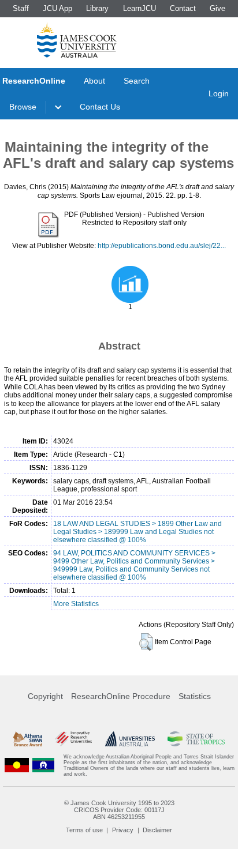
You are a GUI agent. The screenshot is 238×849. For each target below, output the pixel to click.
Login (219, 93)
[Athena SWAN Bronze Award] (27, 738)
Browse (22, 106)
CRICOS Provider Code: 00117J (119, 809)
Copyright (45, 696)
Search (137, 80)
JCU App (57, 8)
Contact (183, 8)
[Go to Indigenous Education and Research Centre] (17, 765)
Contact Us (100, 106)
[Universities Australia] (130, 738)
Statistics (194, 696)
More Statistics (76, 604)
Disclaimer (157, 830)
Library (97, 8)
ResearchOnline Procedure (120, 696)
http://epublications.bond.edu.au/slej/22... (162, 246)
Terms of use (84, 830)
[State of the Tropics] (196, 738)
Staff (21, 8)
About (94, 80)
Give (217, 8)
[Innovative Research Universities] (73, 738)
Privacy (122, 830)
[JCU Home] (77, 40)
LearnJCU (139, 8)
